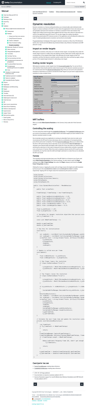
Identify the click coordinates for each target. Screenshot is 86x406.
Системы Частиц (11, 56)
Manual (48, 2)
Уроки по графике (10, 78)
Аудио (5, 89)
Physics (6, 82)
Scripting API (57, 2)
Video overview (11, 49)
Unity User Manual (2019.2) (11, 15)
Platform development (10, 108)
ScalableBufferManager (59, 131)
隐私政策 (39, 400)
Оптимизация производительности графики (15, 67)
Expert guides (7, 117)
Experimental (7, 111)
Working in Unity (8, 19)
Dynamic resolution (14, 45)
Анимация (6, 91)
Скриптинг (6, 84)
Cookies (45, 400)
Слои (8, 70)
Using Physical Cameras (15, 38)
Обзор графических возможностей (15, 28)
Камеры (9, 33)
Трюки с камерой (13, 40)
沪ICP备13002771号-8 (38, 404)
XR (4, 102)
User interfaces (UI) (9, 95)
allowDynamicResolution (53, 69)
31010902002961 (46, 399)
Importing (6, 21)
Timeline (6, 93)
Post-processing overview (14, 58)
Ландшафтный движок (13, 51)
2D (4, 23)
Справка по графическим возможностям (12, 72)
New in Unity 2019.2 (9, 119)
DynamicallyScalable (64, 66)
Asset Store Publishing (10, 106)
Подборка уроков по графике (13, 76)
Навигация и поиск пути (10, 97)
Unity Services (7, 100)
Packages (6, 17)
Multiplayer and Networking (11, 87)
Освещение (10, 31)
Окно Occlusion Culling (15, 42)
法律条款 (34, 400)
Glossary (6, 122)
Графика (6, 26)
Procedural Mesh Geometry (14, 64)
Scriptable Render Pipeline (12, 80)
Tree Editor (10, 53)
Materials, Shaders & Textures (15, 47)
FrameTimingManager (63, 141)
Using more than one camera (16, 36)
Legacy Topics (7, 113)
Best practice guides (9, 115)
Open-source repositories (10, 104)
